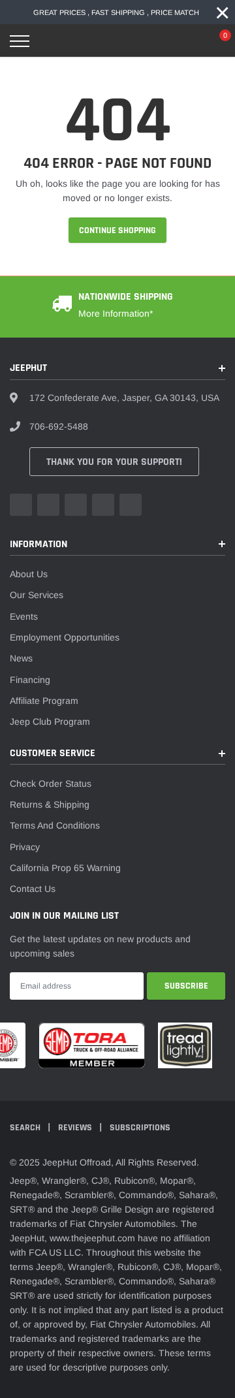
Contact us (32, 888)
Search (26, 1128)
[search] (50, 41)
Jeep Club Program (50, 721)
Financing (30, 680)
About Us (29, 574)
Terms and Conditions (55, 825)
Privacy (25, 847)
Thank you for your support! (114, 462)
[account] (188, 41)
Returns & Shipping (49, 804)
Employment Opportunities (64, 637)
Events (24, 616)
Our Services (36, 595)
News (21, 658)
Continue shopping (117, 230)
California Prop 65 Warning (65, 868)
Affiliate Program (44, 700)
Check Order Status (50, 783)
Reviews (76, 1128)
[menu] (19, 41)
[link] (21, 505)
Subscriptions (140, 1128)
